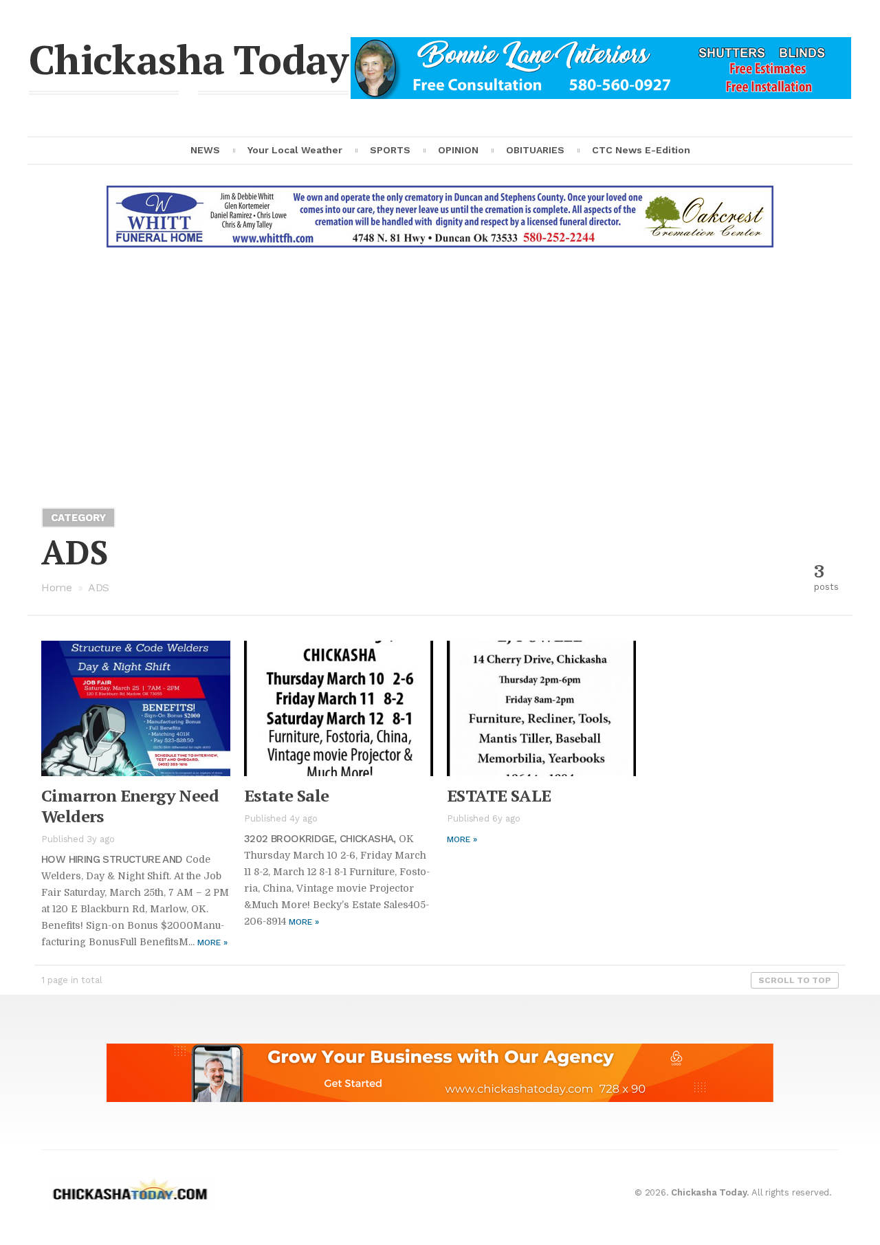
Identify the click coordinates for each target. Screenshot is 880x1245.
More (212, 942)
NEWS (205, 149)
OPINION (458, 149)
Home (56, 587)
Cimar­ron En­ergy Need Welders (130, 805)
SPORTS (390, 149)
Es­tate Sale (286, 795)
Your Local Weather (295, 149)
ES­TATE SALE (499, 795)
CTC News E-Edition (641, 149)
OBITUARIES (535, 149)
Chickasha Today (189, 59)
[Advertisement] (440, 371)
